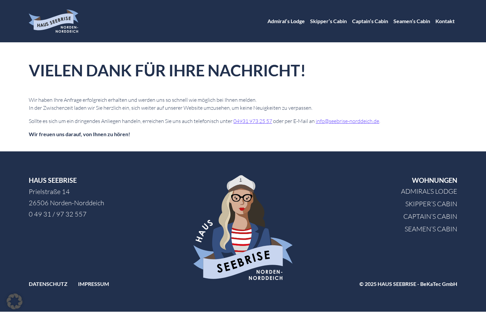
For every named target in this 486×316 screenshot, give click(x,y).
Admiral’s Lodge (286, 21)
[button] (14, 301)
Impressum (93, 284)
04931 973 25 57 (252, 121)
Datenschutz (48, 284)
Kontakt (445, 21)
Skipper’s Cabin (328, 21)
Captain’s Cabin (370, 21)
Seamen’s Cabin (411, 21)
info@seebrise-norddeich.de (347, 121)
